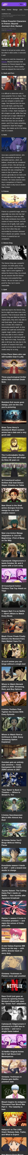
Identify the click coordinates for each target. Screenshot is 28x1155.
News (3, 9)
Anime (9, 9)
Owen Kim (9, 30)
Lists (20, 9)
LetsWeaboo (5, 13)
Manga (15, 9)
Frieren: (4, 62)
